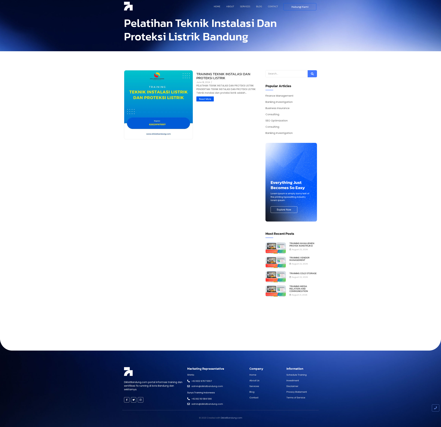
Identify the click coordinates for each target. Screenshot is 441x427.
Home (217, 6)
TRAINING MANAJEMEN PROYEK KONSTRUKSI (301, 244)
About (230, 6)
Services (245, 6)
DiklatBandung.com (231, 417)
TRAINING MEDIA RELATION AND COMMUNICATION (298, 288)
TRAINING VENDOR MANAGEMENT (299, 259)
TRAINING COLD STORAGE (303, 273)
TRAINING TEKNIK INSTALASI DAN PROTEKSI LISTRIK (223, 76)
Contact (273, 6)
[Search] (312, 73)
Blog (259, 6)
